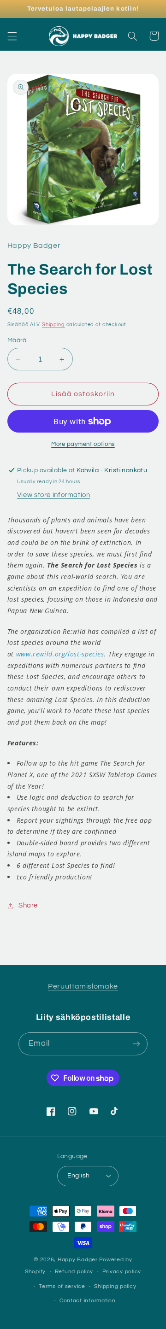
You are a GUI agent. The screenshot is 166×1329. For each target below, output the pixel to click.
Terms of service (62, 1286)
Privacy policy (121, 1271)
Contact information (87, 1300)
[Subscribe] (136, 1043)
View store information (53, 495)
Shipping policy (115, 1286)
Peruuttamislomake (83, 986)
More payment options (83, 444)
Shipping (53, 324)
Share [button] (28, 905)
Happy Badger (78, 1259)
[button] (12, 36)
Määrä (17, 340)
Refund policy (74, 1271)
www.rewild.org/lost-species (60, 654)
